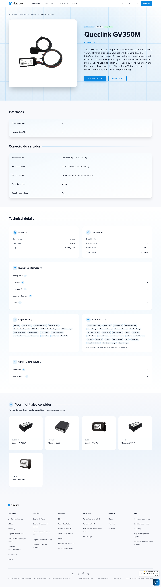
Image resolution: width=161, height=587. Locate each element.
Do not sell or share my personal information (139, 578)
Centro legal (117, 578)
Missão (111, 519)
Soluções (49, 3)
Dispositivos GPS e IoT (16, 534)
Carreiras (111, 524)
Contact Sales (117, 78)
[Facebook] (83, 573)
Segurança (137, 529)
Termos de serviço (103, 578)
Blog (60, 519)
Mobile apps (87, 537)
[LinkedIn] (78, 573)
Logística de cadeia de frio (42, 540)
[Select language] (122, 3)
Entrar (136, 3)
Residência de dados (141, 524)
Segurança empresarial (142, 519)
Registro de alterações (66, 544)
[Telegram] (88, 573)
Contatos (111, 529)
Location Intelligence (15, 519)
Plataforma (35, 3)
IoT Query (11, 529)
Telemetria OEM (89, 524)
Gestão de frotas (39, 519)
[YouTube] (73, 573)
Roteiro (61, 539)
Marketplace (12, 554)
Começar (146, 3)
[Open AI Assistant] (156, 582)
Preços (74, 3)
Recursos (62, 3)
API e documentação (65, 534)
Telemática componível (91, 519)
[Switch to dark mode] (129, 3)
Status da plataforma (65, 548)
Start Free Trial (93, 78)
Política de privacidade (86, 578)
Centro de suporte (65, 529)
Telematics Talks (64, 524)
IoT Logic (11, 524)
